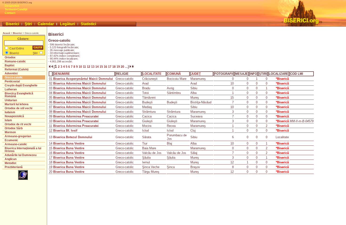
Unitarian (11, 100)
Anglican (10, 159)
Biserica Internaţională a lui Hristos (23, 150)
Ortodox (10, 57)
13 (93, 66)
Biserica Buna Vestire (68, 143)
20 (123, 66)
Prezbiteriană (14, 167)
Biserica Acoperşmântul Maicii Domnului (83, 78)
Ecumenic (11, 140)
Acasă (6, 33)
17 (110, 66)
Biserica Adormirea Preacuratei (76, 116)
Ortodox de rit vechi (18, 124)
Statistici (88, 24)
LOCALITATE (152, 74)
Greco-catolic (14, 77)
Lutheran (11, 89)
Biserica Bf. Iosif (65, 130)
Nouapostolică (14, 116)
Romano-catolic (15, 61)
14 (97, 66)
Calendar (46, 24)
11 (85, 66)
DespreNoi (12, 6)
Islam (8, 120)
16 (106, 66)
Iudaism (10, 112)
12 (89, 66)
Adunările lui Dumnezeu (20, 155)
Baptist (9, 65)
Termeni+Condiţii (16, 9)
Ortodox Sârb (14, 128)
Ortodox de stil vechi (18, 108)
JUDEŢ (196, 74)
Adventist (11, 73)
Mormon (10, 132)
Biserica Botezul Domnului (72, 137)
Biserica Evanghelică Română (19, 95)
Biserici (12, 24)
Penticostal (12, 81)
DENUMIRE (62, 74)
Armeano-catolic (16, 144)
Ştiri (28, 24)
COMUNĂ (174, 74)
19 (119, 66)
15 (102, 66)
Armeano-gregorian (18, 136)
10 (81, 66)
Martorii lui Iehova (16, 104)
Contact (10, 13)
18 (114, 66)
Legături (67, 24)
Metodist (10, 163)
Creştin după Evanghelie (21, 85)
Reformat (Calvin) (16, 69)
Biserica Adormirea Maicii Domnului (79, 83)
